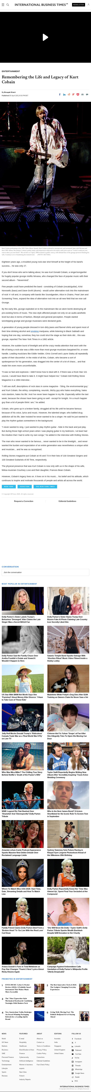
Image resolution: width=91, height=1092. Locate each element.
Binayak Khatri (10, 92)
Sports (4, 1072)
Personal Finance (8, 1057)
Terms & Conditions (43, 1046)
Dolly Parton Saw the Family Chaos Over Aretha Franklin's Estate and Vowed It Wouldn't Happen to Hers (20, 658)
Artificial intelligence (26, 1061)
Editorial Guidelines (67, 501)
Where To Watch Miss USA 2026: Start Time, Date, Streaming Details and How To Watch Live (21, 891)
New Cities (23, 1072)
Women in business (26, 1065)
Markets (4, 1046)
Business (5, 1050)
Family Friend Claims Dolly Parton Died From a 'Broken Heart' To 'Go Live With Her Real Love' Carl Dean (23, 930)
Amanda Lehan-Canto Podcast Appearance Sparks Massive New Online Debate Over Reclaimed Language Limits (21, 852)
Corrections (41, 1057)
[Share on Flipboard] (73, 94)
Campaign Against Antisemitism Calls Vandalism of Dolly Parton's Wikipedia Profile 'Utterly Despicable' (67, 969)
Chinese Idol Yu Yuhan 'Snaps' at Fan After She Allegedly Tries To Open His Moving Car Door (67, 736)
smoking (35, 331)
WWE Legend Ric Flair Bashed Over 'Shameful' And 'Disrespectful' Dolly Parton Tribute (21, 813)
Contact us (40, 1042)
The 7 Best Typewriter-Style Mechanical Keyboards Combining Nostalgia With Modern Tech (18, 1001)
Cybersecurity (24, 1057)
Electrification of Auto (26, 1050)
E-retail (21, 1039)
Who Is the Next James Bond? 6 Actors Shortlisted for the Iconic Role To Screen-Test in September (67, 813)
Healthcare (23, 1046)
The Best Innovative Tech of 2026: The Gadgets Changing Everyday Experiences (63, 987)
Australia (57, 1039)
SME (3, 1053)
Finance (22, 1053)
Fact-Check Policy (43, 1065)
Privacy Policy (42, 1050)
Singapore (57, 1046)
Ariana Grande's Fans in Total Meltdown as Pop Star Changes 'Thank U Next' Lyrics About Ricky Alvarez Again (23, 969)
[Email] (82, 94)
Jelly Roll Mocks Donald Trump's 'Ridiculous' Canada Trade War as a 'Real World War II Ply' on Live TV (22, 736)
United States (59, 1053)
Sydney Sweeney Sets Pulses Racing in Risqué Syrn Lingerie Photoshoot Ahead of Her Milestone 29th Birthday (66, 852)
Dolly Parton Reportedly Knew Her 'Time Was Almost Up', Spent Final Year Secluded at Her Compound (67, 891)
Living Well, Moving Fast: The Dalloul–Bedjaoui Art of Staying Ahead (62, 1014)
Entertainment (6, 1065)
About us (40, 1039)
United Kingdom (59, 1050)
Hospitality (23, 1042)
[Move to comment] (87, 94)
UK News (5, 1042)
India (56, 1042)
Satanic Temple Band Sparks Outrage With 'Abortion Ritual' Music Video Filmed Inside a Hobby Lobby (67, 658)
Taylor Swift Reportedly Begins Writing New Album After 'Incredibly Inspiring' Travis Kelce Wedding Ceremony (67, 774)
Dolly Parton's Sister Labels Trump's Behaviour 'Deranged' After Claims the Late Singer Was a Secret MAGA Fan (21, 619)
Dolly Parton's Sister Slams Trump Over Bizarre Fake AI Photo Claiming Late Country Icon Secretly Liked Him (67, 619)
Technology (6, 1061)
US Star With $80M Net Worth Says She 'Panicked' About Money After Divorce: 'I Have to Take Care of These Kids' (22, 697)
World (4, 1039)
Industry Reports (25, 1079)
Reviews (5, 1076)
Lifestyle (5, 1068)
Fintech (21, 1076)
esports (21, 1068)
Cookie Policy (41, 1053)
